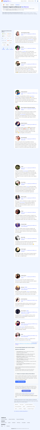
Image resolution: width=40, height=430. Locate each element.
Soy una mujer (30, 39)
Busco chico (17, 228)
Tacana (22, 277)
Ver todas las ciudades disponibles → (21, 411)
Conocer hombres (12, 419)
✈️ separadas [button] (4, 42)
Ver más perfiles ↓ (35, 342)
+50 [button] (7, 38)
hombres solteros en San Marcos (28, 393)
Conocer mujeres (4, 419)
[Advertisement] (20, 22)
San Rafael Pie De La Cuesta (31, 406)
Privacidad (23, 422)
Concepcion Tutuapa (31, 408)
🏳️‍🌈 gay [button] (8, 44)
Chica (16, 127)
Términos (18, 422)
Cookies (28, 422)
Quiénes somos (3, 422)
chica (29, 69)
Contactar (13, 422)
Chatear (3, 49)
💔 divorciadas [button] (10, 40)
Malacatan (23, 168)
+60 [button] (10, 38)
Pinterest (8, 426)
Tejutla (22, 34)
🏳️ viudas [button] (3, 44)
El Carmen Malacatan (18, 406)
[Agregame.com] (4, 5)
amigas (28, 186)
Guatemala (29, 33)
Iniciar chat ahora (20, 381)
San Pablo (20, 408)
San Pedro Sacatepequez (29, 404)
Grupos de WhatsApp (20, 419)
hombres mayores (21, 326)
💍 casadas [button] (10, 42)
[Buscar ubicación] (35, 1)
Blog (2, 426)
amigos (23, 315)
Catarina (22, 49)
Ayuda (9, 422)
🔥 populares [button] (9, 33)
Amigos (28, 291)
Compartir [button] (11, 49)
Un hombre (24, 51)
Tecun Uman (23, 139)
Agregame (7, 1)
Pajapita (22, 109)
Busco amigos (17, 279)
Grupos (7, 49)
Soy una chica (22, 202)
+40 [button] (4, 38)
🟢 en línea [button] (4, 33)
